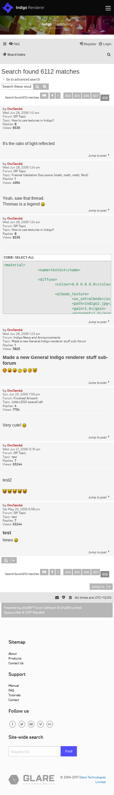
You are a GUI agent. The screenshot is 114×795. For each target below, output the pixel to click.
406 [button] (86, 95)
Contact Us (16, 663)
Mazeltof (39, 612)
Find (68, 751)
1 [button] (58, 95)
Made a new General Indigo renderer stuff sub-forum (49, 341)
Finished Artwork (26, 398)
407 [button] (95, 95)
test (14, 457)
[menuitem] (14, 44)
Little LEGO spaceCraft (27, 402)
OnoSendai (15, 108)
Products (14, 658)
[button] (44, 95)
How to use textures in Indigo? (33, 120)
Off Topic (20, 116)
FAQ (11, 690)
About (12, 653)
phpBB (27, 607)
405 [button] (77, 95)
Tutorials (14, 695)
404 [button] (68, 95)
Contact (13, 700)
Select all (24, 257)
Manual (13, 685)
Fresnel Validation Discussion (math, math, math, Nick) (50, 175)
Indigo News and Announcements (37, 337)
